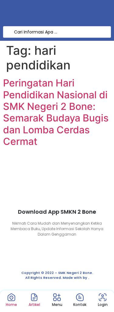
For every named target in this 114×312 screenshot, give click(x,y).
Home (11, 304)
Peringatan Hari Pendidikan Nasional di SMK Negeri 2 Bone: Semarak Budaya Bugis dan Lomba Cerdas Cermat (56, 112)
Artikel (34, 304)
